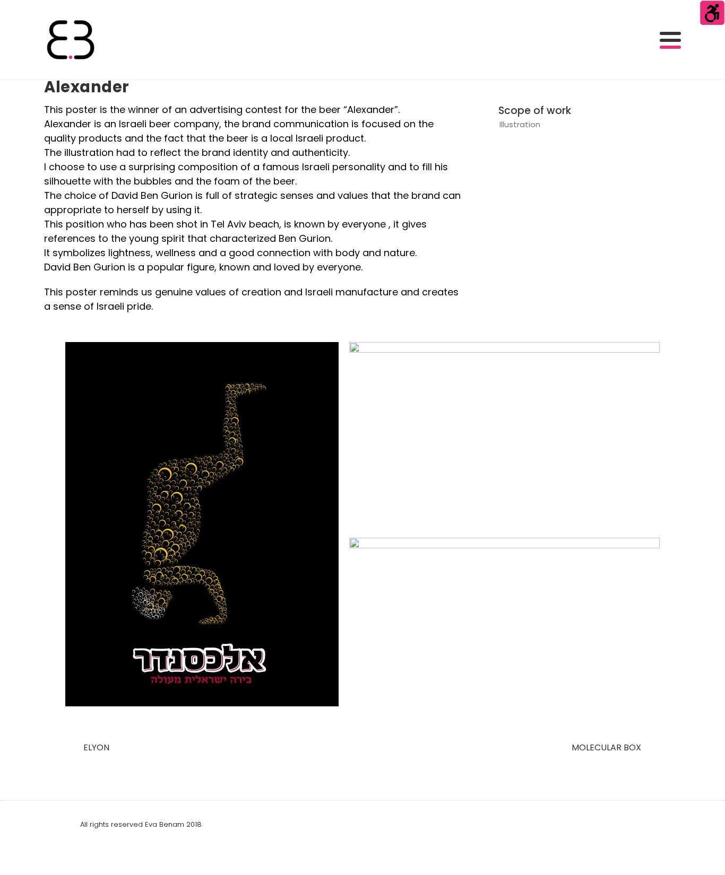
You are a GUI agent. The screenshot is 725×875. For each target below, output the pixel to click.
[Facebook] (613, 824)
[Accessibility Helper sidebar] (712, 12)
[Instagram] (637, 824)
